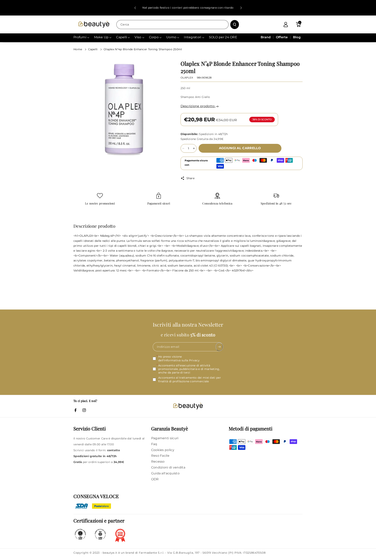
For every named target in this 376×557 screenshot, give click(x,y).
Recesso (158, 461)
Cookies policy (162, 450)
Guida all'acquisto (165, 473)
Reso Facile (160, 455)
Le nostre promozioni (100, 203)
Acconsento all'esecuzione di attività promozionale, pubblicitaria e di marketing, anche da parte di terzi (189, 369)
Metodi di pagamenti (250, 428)
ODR (155, 479)
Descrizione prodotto (198, 106)
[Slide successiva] (241, 8)
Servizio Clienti (89, 428)
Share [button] (190, 178)
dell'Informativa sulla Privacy (179, 360)
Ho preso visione (179, 358)
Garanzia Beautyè (169, 428)
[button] (298, 24)
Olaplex (187, 77)
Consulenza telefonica (217, 203)
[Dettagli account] (285, 24)
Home (78, 49)
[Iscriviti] (219, 346)
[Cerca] (234, 24)
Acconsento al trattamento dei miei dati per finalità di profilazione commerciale (189, 379)
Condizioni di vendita (168, 467)
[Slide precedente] (135, 8)
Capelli (93, 49)
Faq (154, 444)
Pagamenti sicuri (158, 203)
